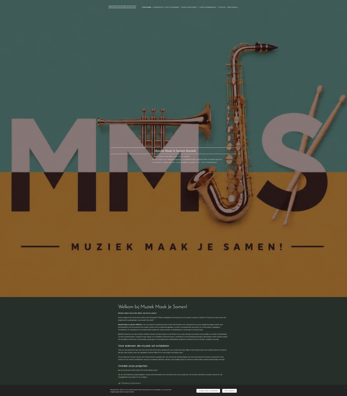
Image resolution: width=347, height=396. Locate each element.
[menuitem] (147, 7)
